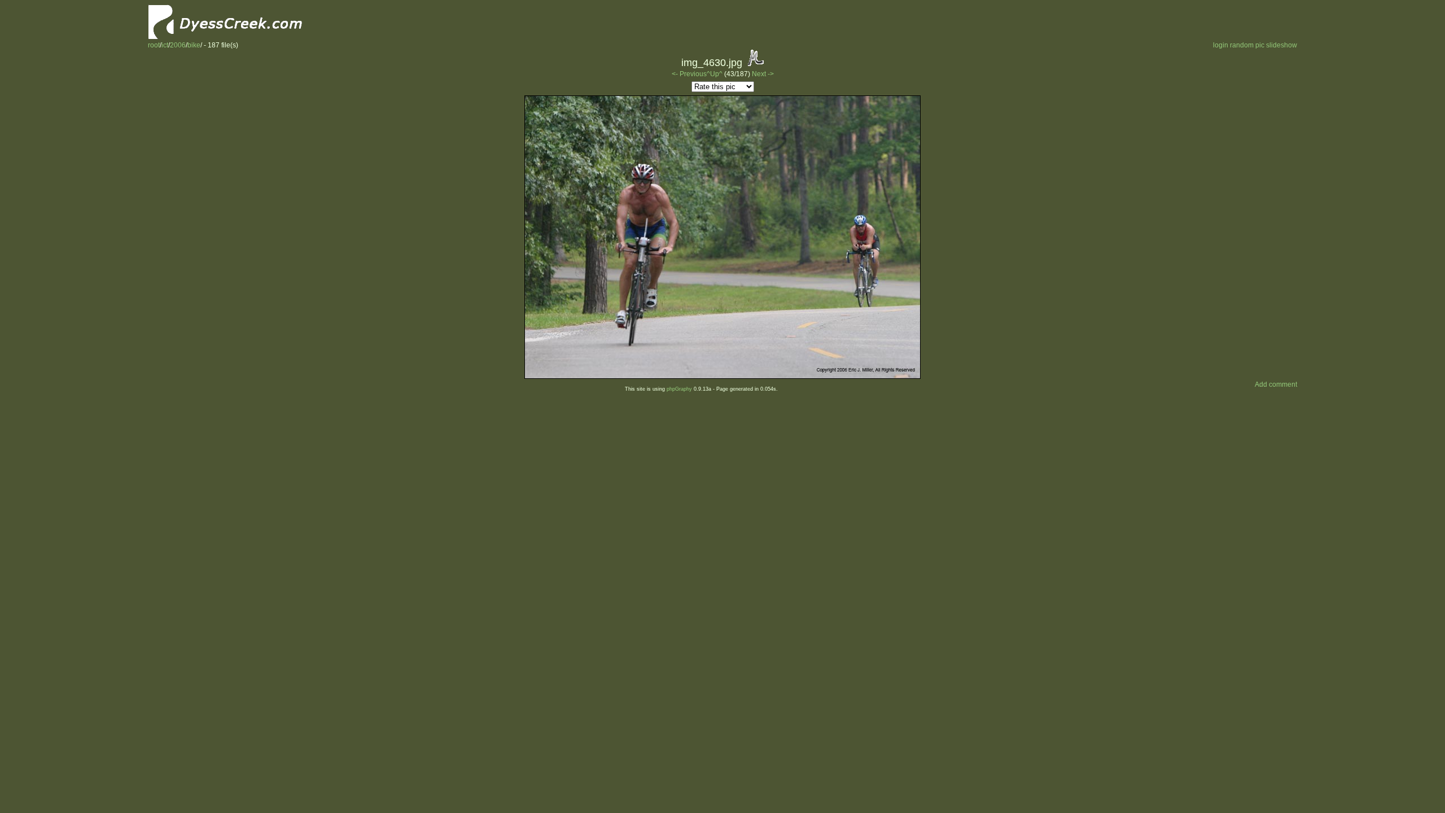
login (1220, 45)
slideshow (1281, 45)
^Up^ (714, 74)
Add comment (1276, 384)
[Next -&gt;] (722, 377)
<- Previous (689, 74)
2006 (178, 45)
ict (164, 45)
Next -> (763, 74)
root (154, 45)
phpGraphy (679, 389)
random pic (1247, 45)
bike (193, 45)
